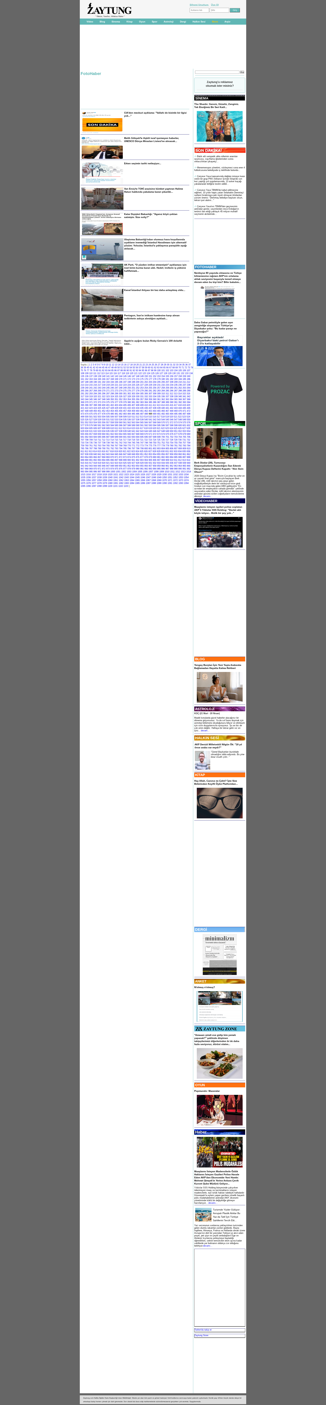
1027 (148, 474)
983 (150, 468)
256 (154, 387)
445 (184, 408)
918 (95, 463)
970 (95, 468)
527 (91, 419)
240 (86, 387)
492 (163, 414)
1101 (115, 486)
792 (112, 448)
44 (100, 367)
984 (154, 468)
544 (163, 419)
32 (174, 364)
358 (146, 399)
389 (167, 402)
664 (120, 434)
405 (125, 405)
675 (167, 434)
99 (155, 370)
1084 (132, 483)
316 (188, 393)
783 (184, 445)
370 (86, 402)
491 (159, 414)
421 (82, 408)
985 (159, 468)
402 (112, 405)
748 (146, 442)
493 (167, 414)
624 (171, 428)
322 (103, 396)
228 (146, 385)
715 (116, 440)
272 (112, 390)
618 (146, 428)
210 (180, 382)
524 (188, 416)
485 (133, 414)
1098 (99, 486)
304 (137, 393)
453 (108, 411)
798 (137, 448)
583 (108, 425)
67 (170, 367)
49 (115, 367)
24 (150, 364)
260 (171, 387)
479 (108, 414)
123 (144, 373)
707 (82, 440)
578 (86, 425)
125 (153, 373)
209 (176, 382)
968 (86, 468)
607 (99, 428)
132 (182, 373)
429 (116, 408)
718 (129, 440)
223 (125, 385)
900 (129, 460)
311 (167, 393)
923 (116, 463)
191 (99, 382)
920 (103, 463)
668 (137, 434)
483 (125, 414)
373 (99, 402)
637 (116, 431)
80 (97, 370)
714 (112, 440)
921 (108, 463)
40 (88, 367)
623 (167, 428)
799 (142, 448)
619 (150, 428)
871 (116, 457)
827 (150, 451)
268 (95, 390)
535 (125, 419)
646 (154, 431)
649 (167, 431)
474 (86, 414)
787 (91, 448)
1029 (159, 474)
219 (108, 385)
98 (152, 370)
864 (86, 457)
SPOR (200, 423)
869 (108, 457)
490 (154, 414)
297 (108, 393)
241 (91, 387)
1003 (129, 471)
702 (171, 437)
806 (171, 448)
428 (112, 408)
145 (125, 376)
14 (119, 364)
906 (154, 460)
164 (95, 379)
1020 (110, 474)
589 (133, 425)
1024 (132, 474)
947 (108, 466)
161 (82, 379)
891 (91, 460)
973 (108, 468)
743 (125, 442)
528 (95, 419)
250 (129, 387)
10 (107, 364)
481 (116, 414)
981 (142, 468)
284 (163, 390)
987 (167, 468)
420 (188, 405)
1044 (132, 477)
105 (180, 370)
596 (163, 425)
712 (103, 440)
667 (133, 434)
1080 (110, 483)
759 (82, 445)
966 (188, 466)
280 (146, 390)
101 (163, 370)
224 (129, 385)
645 (150, 431)
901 (133, 460)
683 (91, 437)
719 (133, 440)
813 (91, 451)
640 (129, 431)
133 (186, 373)
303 (133, 393)
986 (163, 468)
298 (112, 393)
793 (116, 448)
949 (116, 466)
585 (116, 425)
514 (146, 416)
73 (189, 367)
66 (167, 367)
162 (86, 379)
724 (154, 440)
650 (171, 431)
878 (146, 457)
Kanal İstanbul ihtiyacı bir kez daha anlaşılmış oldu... (154, 290)
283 (159, 390)
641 (133, 431)
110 (91, 373)
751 (159, 442)
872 (120, 457)
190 (95, 382)
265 (82, 390)
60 (149, 367)
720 (137, 440)
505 (108, 416)
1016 (88, 474)
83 (106, 370)
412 (154, 405)
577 (82, 425)
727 (167, 440)
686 (103, 437)
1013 (183, 471)
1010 (167, 471)
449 (91, 411)
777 (159, 445)
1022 (121, 474)
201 (142, 382)
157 (176, 376)
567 (150, 422)
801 (150, 448)
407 (133, 405)
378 (120, 402)
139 (99, 376)
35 (183, 364)
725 (158, 440)
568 (154, 422)
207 (167, 382)
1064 (132, 480)
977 (125, 468)
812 (86, 451)
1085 (137, 483)
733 (82, 442)
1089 (159, 483)
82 (103, 370)
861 (184, 454)
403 (116, 405)
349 (108, 399)
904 (146, 460)
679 (184, 434)
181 (167, 379)
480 (112, 414)
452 (103, 411)
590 (137, 425)
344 (86, 399)
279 (142, 390)
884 (171, 457)
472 (188, 411)
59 (146, 367)
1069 (159, 480)
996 (95, 471)
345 (91, 399)
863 (82, 457)
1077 (94, 483)
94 (140, 370)
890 (86, 460)
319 (91, 396)
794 (120, 448)
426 (103, 408)
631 (91, 431)
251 (133, 387)
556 (103, 422)
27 (159, 364)
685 (99, 437)
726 (163, 440)
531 (108, 419)
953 (133, 466)
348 (103, 399)
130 (174, 373)
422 (86, 408)
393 (184, 402)
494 (171, 414)
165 (99, 379)
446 (188, 408)
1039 (104, 477)
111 (94, 373)
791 (108, 448)
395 (82, 405)
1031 (170, 474)
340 (180, 396)
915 (82, 463)
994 (86, 471)
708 (86, 440)
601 (184, 425)
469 (176, 411)
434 (137, 408)
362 (163, 399)
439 (159, 408)
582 (103, 425)
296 (103, 393)
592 (146, 425)
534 (120, 419)
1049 (159, 477)
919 (99, 463)
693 (133, 437)
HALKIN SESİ (207, 738)
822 (129, 451)
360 (154, 399)
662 (112, 434)
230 (154, 385)
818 (112, 451)
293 (91, 393)
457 (125, 411)
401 (108, 405)
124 (148, 373)
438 (154, 408)
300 (120, 393)
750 (154, 442)
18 (131, 364)
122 (140, 373)
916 (86, 463)
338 (171, 396)
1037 (94, 477)
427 (108, 408)
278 (137, 390)
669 (142, 434)
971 (99, 468)
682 (86, 437)
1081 (115, 483)
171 (125, 379)
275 (125, 390)
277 (133, 390)
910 (171, 460)
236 (180, 385)
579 (91, 425)
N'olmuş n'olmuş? (204, 987)
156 (171, 376)
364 (171, 399)
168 (112, 379)
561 (125, 422)
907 (159, 460)
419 (184, 405)
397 (91, 405)
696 (146, 437)
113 (103, 373)
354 (129, 399)
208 (171, 382)
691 (125, 437)
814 (95, 451)
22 (143, 364)
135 (82, 376)
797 (133, 448)
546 (171, 419)
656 (86, 434)
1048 (153, 477)
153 (159, 376)
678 (180, 434)
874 (129, 457)
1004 (134, 471)
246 (112, 387)
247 (116, 387)
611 (116, 428)
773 (142, 445)
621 (158, 428)
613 (124, 428)
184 (180, 379)
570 (163, 422)
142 (112, 376)
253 (142, 387)
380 (129, 402)
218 (103, 385)
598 (171, 425)
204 (154, 382)
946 (103, 466)
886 (180, 457)
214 (86, 385)
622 (163, 428)
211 (184, 382)
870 (112, 457)
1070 (164, 480)
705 (184, 437)
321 (99, 396)
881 (159, 457)
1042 (121, 477)
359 (150, 399)
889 (82, 460)
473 (82, 414)
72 (186, 367)
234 (171, 385)
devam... (205, 730)
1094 (186, 483)
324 (112, 396)
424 (95, 408)
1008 (156, 471)
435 (142, 408)
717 (124, 440)
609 (108, 428)
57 (140, 367)
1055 (83, 480)
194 (112, 382)
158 (180, 376)
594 (154, 425)
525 (82, 419)
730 (180, 440)
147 (133, 376)
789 (99, 448)
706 (188, 437)
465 (159, 411)
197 (125, 382)
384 (146, 402)
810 (188, 448)
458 (129, 411)
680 (188, 434)
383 (142, 402)
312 (171, 393)
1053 (180, 477)
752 (163, 442)
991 (184, 468)
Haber (200, 1132)
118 (123, 373)
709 (91, 440)
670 (146, 434)
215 (91, 385)
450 (95, 411)
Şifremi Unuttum (199, 4)
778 (163, 445)
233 (167, 385)
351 (116, 399)
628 (188, 428)
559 (116, 422)
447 (82, 411)
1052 (175, 477)
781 (176, 445)
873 (125, 457)
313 (175, 393)
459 (133, 411)
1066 (142, 480)
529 (99, 419)
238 (188, 385)
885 (176, 457)
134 (191, 373)
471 (184, 411)
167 (108, 379)
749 (150, 442)
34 (180, 364)
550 (188, 419)
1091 (170, 483)
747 (142, 442)
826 (146, 451)
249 (125, 387)
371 (91, 402)
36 (186, 364)
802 (154, 448)
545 (167, 419)
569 (159, 422)
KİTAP (200, 775)
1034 (186, 474)
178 (154, 379)
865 (91, 457)
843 (108, 454)
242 (95, 387)
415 (167, 405)
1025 (137, 474)
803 (159, 448)
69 (176, 367)
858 (171, 454)
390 (171, 402)
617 (141, 428)
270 (103, 390)
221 (116, 385)
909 (167, 460)
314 (180, 393)
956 (146, 466)
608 (103, 428)
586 (120, 425)
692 (129, 437)
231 (159, 385)
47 (109, 367)
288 (180, 390)
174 (137, 379)
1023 (126, 474)
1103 (126, 486)
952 (129, 466)
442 (171, 408)
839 (91, 454)
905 (150, 460)
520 (171, 416)
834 (180, 451)
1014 (188, 471)
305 (142, 393)
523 (184, 416)
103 (171, 370)
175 (142, 379)
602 (188, 425)
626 (180, 428)
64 (161, 367)
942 (86, 466)
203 (150, 382)
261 (176, 387)
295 (99, 393)
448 (86, 411)
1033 (180, 474)
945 (99, 466)
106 (184, 370)
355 (133, 399)
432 (129, 408)
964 (180, 466)
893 (99, 460)
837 (82, 454)
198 (129, 382)
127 (161, 373)
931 (150, 463)
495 (176, 414)
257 (159, 387)
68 (173, 367)
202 (146, 382)
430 (120, 408)
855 (159, 454)
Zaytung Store (201, 1335)
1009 (161, 471)
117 (119, 373)
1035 (83, 477)
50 (118, 367)
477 (99, 414)
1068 (153, 480)
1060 (110, 480)
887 (184, 457)
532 (112, 419)
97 (149, 370)
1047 (148, 477)
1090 (164, 483)
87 (118, 370)
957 (150, 466)
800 (146, 448)
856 (163, 454)
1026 (142, 474)
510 (129, 416)
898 (120, 460)
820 (120, 451)
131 (178, 373)
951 (125, 466)
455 (116, 411)
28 (162, 364)
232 (163, 385)
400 (103, 405)
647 (159, 431)
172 (129, 379)
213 (82, 385)
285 (167, 390)
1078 (99, 483)
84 (109, 370)
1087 (148, 483)
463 (150, 411)
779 (167, 445)
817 (108, 451)
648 (163, 431)
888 (188, 457)
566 (146, 422)
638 (120, 431)
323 (108, 396)
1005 (140, 471)
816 (103, 451)
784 (188, 445)
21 (140, 364)
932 (154, 463)
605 (91, 428)
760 (86, 445)
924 (120, 463)
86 (115, 370)
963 (176, 466)
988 (171, 468)
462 (146, 411)
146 (129, 376)
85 (112, 370)
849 (133, 454)
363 (167, 399)
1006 (145, 471)
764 (103, 445)
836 (188, 451)
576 (188, 422)
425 (99, 408)
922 (112, 463)
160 (188, 376)
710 (95, 440)
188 (86, 382)
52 (124, 367)
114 (107, 373)
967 (82, 468)
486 (137, 414)
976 (120, 468)
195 (116, 382)
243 (99, 387)
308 (154, 393)
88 (121, 370)
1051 (170, 477)
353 (125, 399)
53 (127, 367)
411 (150, 405)
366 (180, 399)
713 (108, 440)
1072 (175, 480)
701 (167, 437)
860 (180, 454)
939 (184, 463)
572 (171, 422)
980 (137, 468)
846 (120, 454)
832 (171, 451)
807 (176, 448)
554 (95, 422)
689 (116, 437)
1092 (175, 483)
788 (95, 448)
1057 (94, 480)
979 (133, 468)
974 (112, 468)
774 (146, 445)
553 (91, 422)
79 (94, 370)
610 (112, 428)
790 (103, 448)
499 (82, 416)
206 (163, 382)
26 (156, 364)
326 (120, 396)
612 (120, 428)
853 (150, 454)
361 (159, 399)
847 (125, 454)
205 (159, 382)
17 (128, 364)
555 (99, 422)
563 (133, 422)
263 (184, 387)
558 (112, 422)
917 (91, 463)
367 (184, 399)
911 (175, 460)
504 (103, 416)
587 (125, 425)
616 (137, 428)
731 (184, 440)
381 (133, 402)
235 (176, 385)
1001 (118, 471)
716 (120, 440)
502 (95, 416)
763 (99, 445)
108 (82, 373)
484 (129, 414)
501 (91, 416)
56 (137, 367)
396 (86, 405)
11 (110, 364)
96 (146, 370)
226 (137, 385)
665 (125, 434)
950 (120, 466)
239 (82, 387)
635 (108, 431)
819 (116, 451)
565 (142, 422)
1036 (88, 477)
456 (120, 411)
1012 (177, 471)
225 (133, 385)
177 (150, 379)
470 (180, 411)
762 (95, 445)
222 (120, 385)
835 (184, 451)
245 (108, 387)
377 (116, 402)
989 (176, 468)
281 (150, 390)
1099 (104, 486)
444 (180, 408)
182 (171, 379)
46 (106, 367)
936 (171, 463)
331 (142, 396)
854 (154, 454)
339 (176, 396)
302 (129, 393)
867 (99, 457)
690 (120, 437)
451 (99, 411)
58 (143, 367)
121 (136, 373)
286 (171, 390)
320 (95, 396)
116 (115, 373)
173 (133, 379)
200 (137, 382)
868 (103, 457)
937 (176, 463)
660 (103, 434)
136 (86, 376)
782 (180, 445)
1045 (137, 477)
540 (146, 419)
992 (188, 468)
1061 (115, 480)
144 (120, 376)
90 (127, 370)
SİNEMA (201, 98)
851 (142, 454)
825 (141, 451)
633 (99, 431)
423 (91, 408)
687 (108, 437)
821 (124, 451)
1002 (123, 471)
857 (167, 454)
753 (167, 442)
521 (175, 416)
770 (129, 445)
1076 (88, 483)
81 (100, 370)
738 (103, 442)
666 (129, 434)
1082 (121, 483)
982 (146, 468)
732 (188, 440)
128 (165, 373)
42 (94, 367)
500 (86, 416)
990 (180, 468)
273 (116, 390)
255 (150, 387)
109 (86, 373)
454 (112, 411)
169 (116, 379)
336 (163, 396)
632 (95, 431)
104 (176, 370)
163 (91, 379)
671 (150, 434)
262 (180, 387)
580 (95, 425)
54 (131, 367)
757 (184, 442)
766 (112, 445)
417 (175, 405)
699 (159, 437)
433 (133, 408)
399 (99, 405)
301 (125, 393)
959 (159, 466)
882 (163, 457)
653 (184, 431)
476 (95, 414)
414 (163, 405)
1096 (88, 486)
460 (137, 411)
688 (112, 437)
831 (167, 451)
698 (154, 437)
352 (120, 399)
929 (142, 463)
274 (120, 390)
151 (150, 376)
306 (146, 393)
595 (159, 425)
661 (108, 434)
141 (108, 376)
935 (167, 463)
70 (179, 367)
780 (171, 445)
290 (188, 390)
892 (95, 460)
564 (137, 422)
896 (112, 460)
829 (158, 451)
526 (86, 419)
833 (175, 451)
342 (188, 396)
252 (137, 387)
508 (120, 416)
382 (137, 402)
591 (142, 425)
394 (188, 402)
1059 (104, 480)
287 (176, 390)
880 (154, 457)
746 (137, 442)
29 (165, 364)
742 (120, 442)
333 (150, 396)
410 (146, 405)
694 (137, 437)
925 (125, 463)
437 (150, 408)
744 (129, 442)
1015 (83, 474)
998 (103, 471)
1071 (170, 480)
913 (184, 460)
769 (125, 445)
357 (142, 399)
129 (169, 373)
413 (158, 405)
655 (82, 434)
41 (91, 367)
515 (150, 416)
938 (180, 463)
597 (167, 425)
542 (154, 419)
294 (95, 393)
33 (177, 364)
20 (137, 364)
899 (125, 460)
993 (82, 471)
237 (184, 385)
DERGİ (201, 929)
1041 (115, 477)
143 (116, 376)
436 (146, 408)
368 (188, 399)
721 (141, 440)
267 (91, 390)
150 (146, 376)
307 (150, 393)
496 (180, 414)
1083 (126, 483)
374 (103, 402)
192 (103, 382)
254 (146, 387)
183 (176, 379)
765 (108, 445)
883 (167, 457)
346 (95, 399)
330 (137, 396)
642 (137, 431)
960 (163, 466)
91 (131, 370)
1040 (110, 477)
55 (134, 367)
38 (82, 367)
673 (159, 434)
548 (180, 419)
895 (108, 460)
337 (167, 396)
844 (112, 454)
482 (120, 414)
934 (163, 463)
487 (142, 414)
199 (133, 382)
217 (99, 385)
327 (125, 396)
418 (180, 405)
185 (184, 379)
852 (146, 454)
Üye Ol (215, 4)
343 (82, 399)
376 (112, 402)
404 (120, 405)
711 (99, 440)
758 (188, 442)
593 (150, 425)
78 (91, 370)
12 (113, 364)
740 (112, 442)
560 (120, 422)
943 (91, 466)
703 (176, 437)
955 (142, 466)
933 (159, 463)
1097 (94, 486)
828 (154, 451)
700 (163, 437)
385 (150, 402)
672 (154, 434)
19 (134, 364)
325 (116, 396)
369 (82, 402)
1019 (104, 474)
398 (95, 405)
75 (82, 370)
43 (97, 367)
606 (95, 428)
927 (133, 463)
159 (184, 376)
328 (129, 396)
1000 (112, 471)
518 (163, 416)
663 (116, 434)
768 (120, 445)
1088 (153, 483)
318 (86, 396)
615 (133, 428)
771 (133, 445)
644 (146, 431)
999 (108, 471)
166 (103, 379)
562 (129, 422)
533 (116, 419)
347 (99, 399)
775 (150, 445)
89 (124, 370)
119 (127, 373)
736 (95, 442)
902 (137, 460)
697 (150, 437)
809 (184, 448)
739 (108, 442)
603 (82, 428)
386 (154, 402)
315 (184, 393)
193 (108, 382)
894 (103, 460)
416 (171, 405)
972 (103, 468)
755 (176, 442)
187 (82, 382)
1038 (99, 477)
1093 (180, 483)
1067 (148, 480)
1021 (115, 474)
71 (183, 367)
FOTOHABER (205, 267)
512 (137, 416)
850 (137, 454)
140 (103, 376)
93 (137, 370)
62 (155, 367)
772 (137, 445)
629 (82, 431)
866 (95, 457)
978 (129, 468)
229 (150, 385)
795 (125, 448)
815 (99, 451)
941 (82, 466)
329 (133, 396)
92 (134, 370)
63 (158, 367)
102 (167, 370)
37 (189, 364)
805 (167, 448)
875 (133, 457)
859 (176, 454)
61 (152, 367)
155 (167, 376)
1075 (83, 483)
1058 (99, 480)
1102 (120, 486)
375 (108, 402)
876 (137, 457)
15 (122, 364)
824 (137, 451)
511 (133, 416)
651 (176, 431)
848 (129, 454)
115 (111, 373)
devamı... (208, 496)
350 (112, 399)
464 (154, 411)
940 (188, 463)
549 (184, 419)
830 (163, 451)
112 (99, 373)
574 (180, 422)
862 (188, 454)
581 (99, 425)
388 (163, 402)
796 (129, 448)
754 (171, 442)
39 (85, 367)
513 (141, 416)
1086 (142, 483)
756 (180, 442)
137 (91, 376)
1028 (153, 474)
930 (146, 463)
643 (142, 431)
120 (131, 373)
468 (171, 411)
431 (125, 408)
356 (137, 399)
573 (176, 422)
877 (142, 457)
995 (91, 471)
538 (137, 419)
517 (158, 416)
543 (159, 419)
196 (120, 382)
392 (180, 402)
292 (86, 393)
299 (116, 393)
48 (112, 367)
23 (147, 364)
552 (86, 422)
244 (103, 387)
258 (163, 387)
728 (171, 440)
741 (116, 442)
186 (188, 379)
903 (142, 460)
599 (176, 425)
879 (150, 457)
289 (184, 390)
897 (116, 460)
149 (142, 376)
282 (154, 390)
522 (180, 416)
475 (91, 414)
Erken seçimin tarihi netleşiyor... (142, 163)
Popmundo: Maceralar (207, 1091)
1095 (83, 486)
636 (112, 431)
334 (154, 396)
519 (167, 416)
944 (95, 466)
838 (86, 454)
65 (164, 367)
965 (184, 466)
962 (171, 466)
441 (167, 408)
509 (125, 416)
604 (86, 428)
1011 (172, 471)
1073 (180, 480)
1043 (126, 477)
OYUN (200, 1085)
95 (143, 370)
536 (129, 419)
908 (163, 460)
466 (163, 411)
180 (163, 379)
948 (112, 466)
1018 (99, 474)
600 (180, 425)
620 (154, 428)
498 (188, 414)
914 (188, 460)
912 (180, 460)
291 (82, 393)
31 (171, 364)
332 (146, 396)
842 (103, 454)
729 (175, 440)
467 (167, 411)
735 (91, 442)
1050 (164, 477)
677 (176, 434)
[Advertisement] (65, 65)
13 (116, 364)
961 (167, 466)
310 (163, 393)
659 (99, 434)
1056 (88, 480)
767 (116, 445)
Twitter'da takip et (203, 1329)
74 (192, 367)
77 (88, 370)
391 (176, 402)
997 (99, 471)
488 (146, 414)
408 (137, 405)
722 (146, 440)
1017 (94, 474)
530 (103, 419)
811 (82, 451)
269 (99, 390)
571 (167, 422)
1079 (104, 483)
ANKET (200, 981)
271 (108, 390)
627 (184, 428)
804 (163, 448)
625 (175, 428)
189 (91, 382)
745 (133, 442)
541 (150, 419)
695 (142, 437)
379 (125, 402)
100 (159, 370)
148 (137, 376)
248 (120, 387)
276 (129, 390)
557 (108, 422)
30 (168, 364)
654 (188, 431)
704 (180, 437)
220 (112, 385)
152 (154, 376)
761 (91, 445)
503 (99, 416)
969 (91, 468)
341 (184, 396)
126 (157, 373)
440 (163, 408)
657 (91, 434)
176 (146, 379)
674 (163, 434)
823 (133, 451)
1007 (150, 471)
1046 (142, 477)
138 (95, 376)
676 (171, 434)
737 (99, 442)
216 (95, 385)
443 (176, 408)
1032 (175, 474)
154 (163, 376)
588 (129, 425)
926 (129, 463)
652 (180, 431)
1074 (186, 480)
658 (95, 434)
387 (159, 402)
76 (85, 370)
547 (176, 419)
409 (142, 405)
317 (82, 396)
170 (120, 379)
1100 (110, 486)
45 (103, 367)
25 (153, 364)
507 (116, 416)
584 (112, 425)
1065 (137, 480)
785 (82, 448)
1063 (126, 480)
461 (142, 411)
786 (86, 448)
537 (133, 419)
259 (167, 387)
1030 (164, 474)
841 (99, 454)
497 (184, 414)
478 (103, 414)
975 (116, 468)
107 (188, 370)
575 (184, 422)
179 (159, 379)
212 (188, 382)
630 (86, 431)
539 (142, 419)
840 (95, 454)
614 (129, 428)
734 (86, 442)
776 (154, 445)
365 (176, 399)
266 (86, 390)
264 (188, 387)
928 (137, 463)
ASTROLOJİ (204, 709)
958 (154, 466)
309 (159, 393)
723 (150, 440)
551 (82, 422)
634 (103, 431)
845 (116, 454)
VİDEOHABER (206, 501)
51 (121, 367)
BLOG (200, 659)
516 (154, 416)
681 (82, 437)
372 (95, 402)
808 (180, 448)
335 (159, 396)
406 (129, 405)
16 (125, 364)
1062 (121, 480)
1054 (186, 477)
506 (112, 416)
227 (142, 385)
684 (95, 437)
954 (137, 466)
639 (125, 431)
